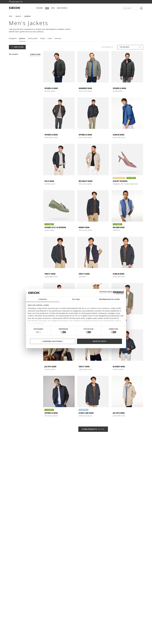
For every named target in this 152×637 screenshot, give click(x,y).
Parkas (42, 38)
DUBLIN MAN (118, 134)
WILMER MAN (119, 227)
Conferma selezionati (52, 341)
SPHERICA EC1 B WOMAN (55, 227)
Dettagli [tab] (76, 299)
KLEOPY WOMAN (120, 181)
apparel (18, 16)
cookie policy (38, 323)
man (10, 16)
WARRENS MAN (85, 88)
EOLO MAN (49, 181)
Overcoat (57, 38)
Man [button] (47, 8)
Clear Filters (35, 54)
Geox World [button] (62, 8)
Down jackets (33, 38)
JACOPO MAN (50, 366)
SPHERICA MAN (51, 88)
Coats (50, 38)
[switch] (63, 332)
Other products (93, 429)
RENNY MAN (84, 227)
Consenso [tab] (42, 299)
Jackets (22, 38)
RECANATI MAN (85, 181)
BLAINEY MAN (119, 366)
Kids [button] (53, 8)
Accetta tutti (99, 341)
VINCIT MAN (50, 274)
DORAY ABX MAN (86, 413)
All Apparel (12, 38)
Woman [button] (39, 8)
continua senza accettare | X (111, 291)
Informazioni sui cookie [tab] (109, 299)
